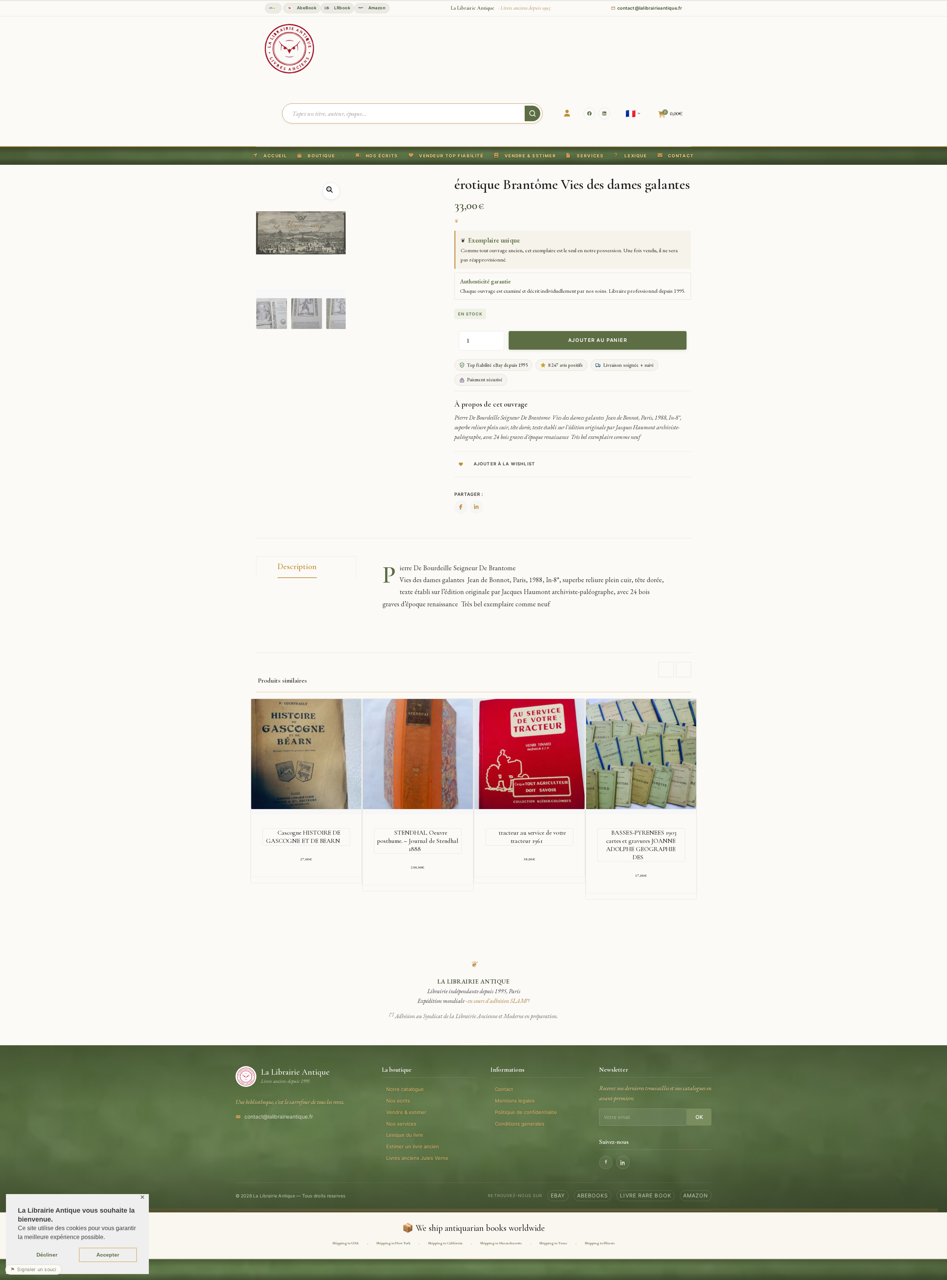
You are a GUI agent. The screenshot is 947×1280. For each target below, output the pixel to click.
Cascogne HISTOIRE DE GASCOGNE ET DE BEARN (303, 837)
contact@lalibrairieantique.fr (278, 1116)
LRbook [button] (341, 7)
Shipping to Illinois (600, 1243)
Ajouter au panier (597, 340)
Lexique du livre (404, 1135)
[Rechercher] (532, 113)
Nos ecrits (398, 1101)
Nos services (401, 1124)
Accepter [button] (107, 1255)
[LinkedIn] (604, 113)
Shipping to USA (345, 1243)
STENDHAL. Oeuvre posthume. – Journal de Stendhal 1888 (417, 841)
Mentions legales (515, 1101)
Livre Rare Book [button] (645, 1195)
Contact (504, 1089)
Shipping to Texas (553, 1243)
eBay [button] (558, 1195)
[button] (446, 156)
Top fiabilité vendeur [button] (273, 8)
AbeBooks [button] (592, 1195)
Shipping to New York (393, 1243)
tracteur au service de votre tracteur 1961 (532, 837)
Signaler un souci (33, 1269)
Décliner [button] (46, 1255)
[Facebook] (589, 113)
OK (699, 1117)
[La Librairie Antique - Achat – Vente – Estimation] (289, 48)
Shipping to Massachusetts (501, 1243)
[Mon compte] (567, 113)
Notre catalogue (405, 1089)
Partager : (468, 494)
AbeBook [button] (306, 7)
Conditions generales (519, 1124)
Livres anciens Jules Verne (417, 1158)
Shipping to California (445, 1243)
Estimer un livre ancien (412, 1146)
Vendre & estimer (406, 1112)
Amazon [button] (376, 7)
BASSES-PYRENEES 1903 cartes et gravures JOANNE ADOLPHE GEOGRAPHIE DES (641, 845)
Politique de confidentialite (526, 1112)
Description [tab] (297, 566)
